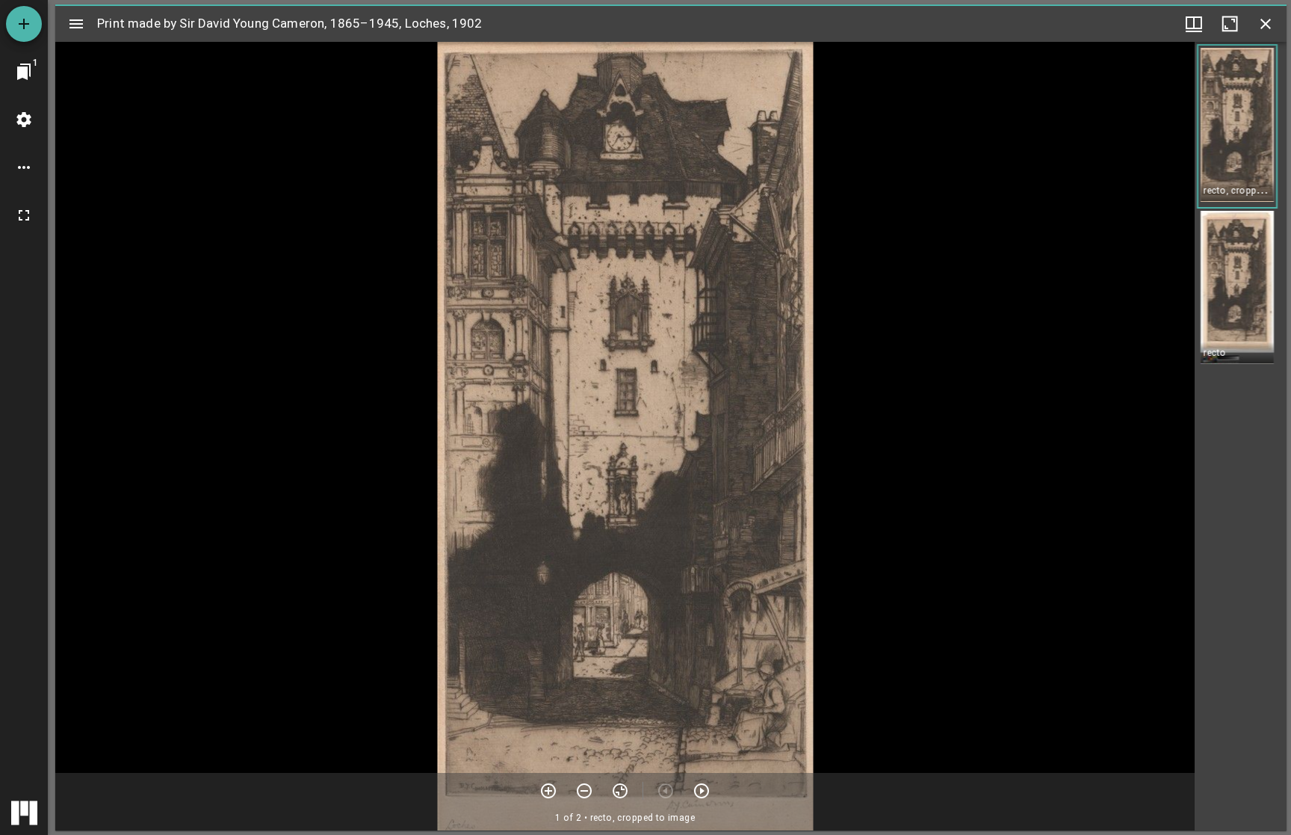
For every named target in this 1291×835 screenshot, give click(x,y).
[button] (1237, 126)
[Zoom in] (548, 791)
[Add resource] (24, 24)
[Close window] (1266, 24)
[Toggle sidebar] (76, 24)
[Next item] (701, 791)
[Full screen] (24, 215)
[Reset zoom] (620, 791)
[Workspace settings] (24, 120)
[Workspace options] (24, 167)
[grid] (1241, 436)
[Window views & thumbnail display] (1194, 24)
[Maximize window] (1230, 24)
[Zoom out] (584, 791)
